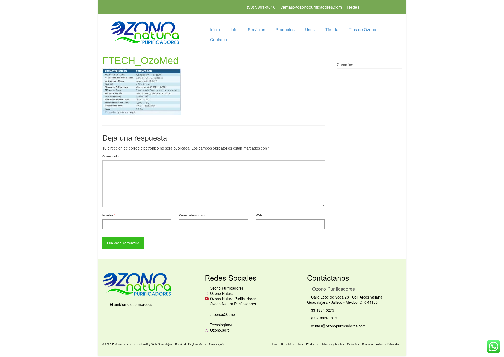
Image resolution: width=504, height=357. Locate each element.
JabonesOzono (222, 314)
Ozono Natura (221, 293)
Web (259, 215)
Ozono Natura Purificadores (233, 298)
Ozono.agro (219, 330)
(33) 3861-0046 (323, 318)
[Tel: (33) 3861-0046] (374, 7)
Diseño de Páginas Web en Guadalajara (199, 344)
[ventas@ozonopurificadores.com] (383, 7)
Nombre (108, 215)
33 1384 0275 (322, 310)
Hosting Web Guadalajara (157, 344)
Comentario (111, 156)
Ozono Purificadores (226, 288)
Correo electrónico (193, 215)
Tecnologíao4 (220, 324)
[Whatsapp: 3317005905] (366, 7)
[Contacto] (391, 7)
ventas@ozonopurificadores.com (338, 325)
